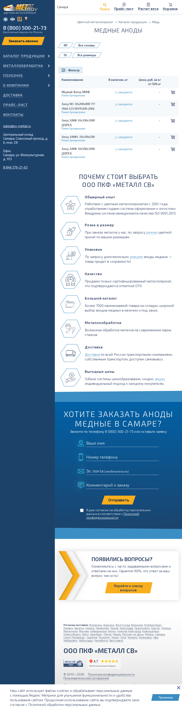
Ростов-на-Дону (133, 634)
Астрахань (95, 624)
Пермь (117, 634)
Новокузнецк (150, 631)
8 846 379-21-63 (15, 167)
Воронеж (137, 624)
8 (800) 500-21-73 (24, 27)
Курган (155, 628)
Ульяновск (145, 637)
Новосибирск (72, 634)
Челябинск (101, 640)
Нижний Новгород (129, 631)
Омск (85, 634)
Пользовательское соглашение (86, 678)
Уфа (155, 637)
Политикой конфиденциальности (112, 515)
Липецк (166, 628)
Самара (160, 634)
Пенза (107, 634)
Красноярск (142, 628)
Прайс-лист (15, 105)
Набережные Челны (103, 631)
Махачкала (70, 631)
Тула (123, 637)
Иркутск (79, 628)
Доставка (13, 95)
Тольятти (104, 637)
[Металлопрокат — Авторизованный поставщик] (73, 663)
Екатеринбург (153, 624)
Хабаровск (70, 640)
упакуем (136, 256)
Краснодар (126, 628)
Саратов (92, 637)
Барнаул (108, 624)
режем (152, 232)
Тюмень (132, 637)
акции (159, 379)
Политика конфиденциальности (111, 674)
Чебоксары (86, 640)
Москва (84, 631)
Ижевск (68, 628)
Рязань (149, 634)
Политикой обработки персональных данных (64, 704)
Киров (114, 628)
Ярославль (116, 640)
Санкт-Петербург (74, 637)
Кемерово (102, 628)
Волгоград (123, 624)
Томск (115, 637)
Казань (89, 628)
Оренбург (96, 634)
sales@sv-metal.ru (17, 126)
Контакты (13, 114)
